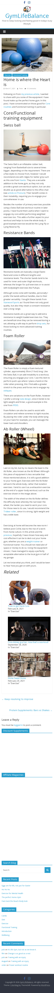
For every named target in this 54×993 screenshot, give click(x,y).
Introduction (7, 931)
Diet (3, 919)
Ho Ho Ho (6, 889)
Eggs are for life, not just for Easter (16, 885)
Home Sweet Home (17, 678)
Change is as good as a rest (19, 953)
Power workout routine (18, 965)
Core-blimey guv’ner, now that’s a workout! (28, 642)
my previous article (30, 94)
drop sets (41, 323)
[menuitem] (27, 596)
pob (3, 949)
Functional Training (20, 75)
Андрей (5, 961)
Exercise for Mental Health (12, 893)
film (3, 953)
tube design (25, 399)
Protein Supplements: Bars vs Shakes (30, 710)
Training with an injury (17, 957)
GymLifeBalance (27, 15)
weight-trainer (33, 541)
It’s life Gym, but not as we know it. (22, 949)
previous (8, 535)
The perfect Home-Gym (11, 897)
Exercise (8, 75)
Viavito (22, 180)
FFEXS (15, 405)
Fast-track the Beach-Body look (15, 901)
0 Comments (31, 88)
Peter (21, 88)
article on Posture (16, 193)
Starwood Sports (12, 302)
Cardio (4, 916)
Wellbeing (5, 935)
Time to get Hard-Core (18, 606)
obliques (8, 390)
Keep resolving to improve (17, 699)
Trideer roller (10, 511)
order (4, 965)
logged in (18, 725)
